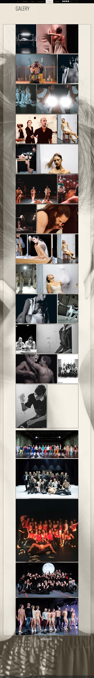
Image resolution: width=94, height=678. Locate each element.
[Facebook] (63, 1)
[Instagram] (68, 1)
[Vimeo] (65, 1)
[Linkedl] (66, 1)
